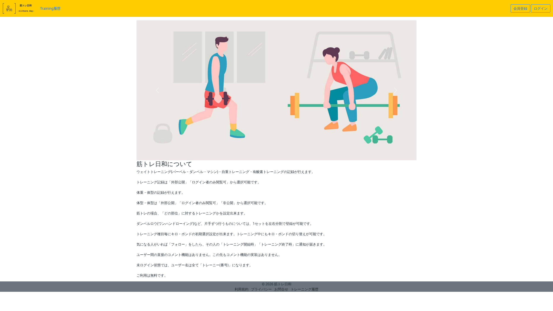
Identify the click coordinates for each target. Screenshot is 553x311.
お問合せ (281, 289)
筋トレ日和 (282, 284)
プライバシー (261, 289)
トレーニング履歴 (304, 289)
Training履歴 (50, 8)
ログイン (541, 8)
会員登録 (520, 8)
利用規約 (241, 289)
